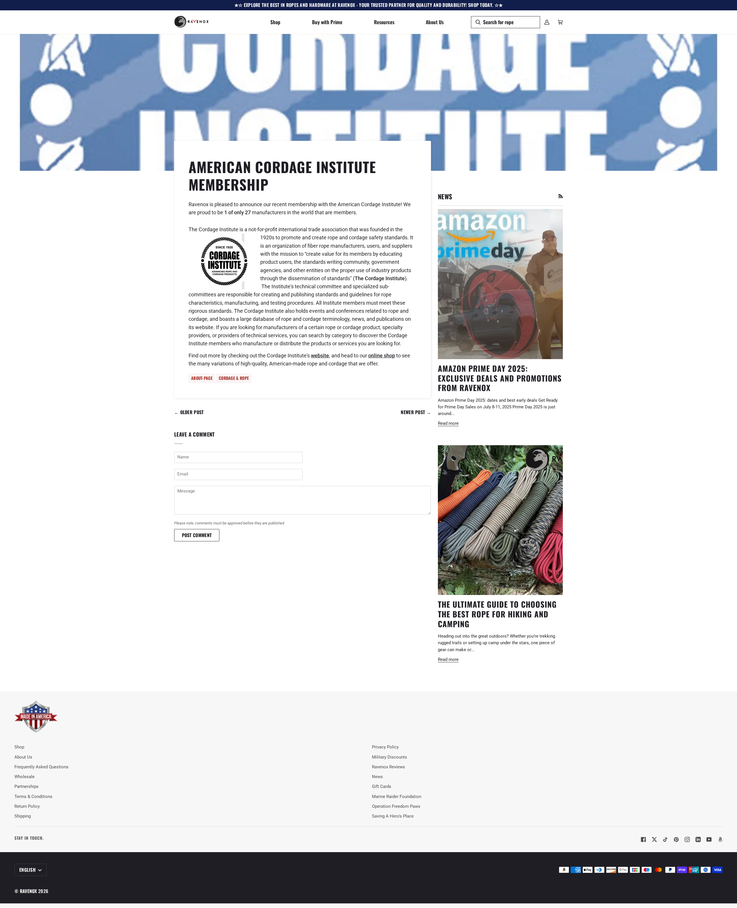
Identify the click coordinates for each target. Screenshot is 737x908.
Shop (19, 747)
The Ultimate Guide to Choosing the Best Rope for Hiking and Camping (497, 613)
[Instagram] (687, 839)
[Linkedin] (698, 839)
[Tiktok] (665, 839)
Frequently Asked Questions (41, 767)
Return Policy (27, 806)
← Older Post (189, 412)
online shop (381, 356)
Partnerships (26, 786)
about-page (201, 378)
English (28, 869)
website (320, 356)
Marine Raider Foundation (396, 796)
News (377, 776)
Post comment (197, 535)
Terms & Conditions (33, 796)
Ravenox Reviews (388, 767)
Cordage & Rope (234, 378)
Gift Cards (381, 786)
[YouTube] (709, 839)
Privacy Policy (385, 747)
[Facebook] (643, 839)
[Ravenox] (36, 717)
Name (182, 463)
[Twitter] (654, 839)
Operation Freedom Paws (396, 806)
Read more (448, 423)
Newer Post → (416, 412)
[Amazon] (720, 839)
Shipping (22, 816)
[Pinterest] (676, 839)
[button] (275, 22)
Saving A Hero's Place (393, 816)
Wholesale (24, 776)
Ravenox (28, 891)
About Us (23, 757)
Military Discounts (389, 757)
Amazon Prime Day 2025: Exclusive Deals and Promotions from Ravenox (500, 378)
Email (182, 480)
